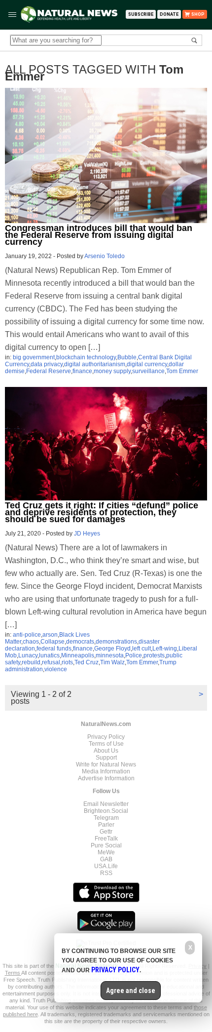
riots (67, 662)
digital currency (147, 364)
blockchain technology (86, 357)
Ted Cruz (86, 662)
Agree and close (130, 990)
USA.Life (106, 866)
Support (106, 757)
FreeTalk (106, 838)
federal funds (53, 648)
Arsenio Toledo (104, 256)
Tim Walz (112, 662)
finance (82, 371)
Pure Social (106, 845)
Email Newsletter (106, 804)
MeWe (106, 852)
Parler (106, 824)
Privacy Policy (106, 736)
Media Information (106, 771)
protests (154, 655)
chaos (31, 641)
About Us (106, 750)
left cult (141, 648)
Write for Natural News (106, 764)
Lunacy (27, 655)
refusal (51, 662)
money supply (112, 371)
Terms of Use (106, 743)
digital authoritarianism (94, 364)
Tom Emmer (182, 371)
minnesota (110, 655)
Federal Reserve (48, 371)
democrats (80, 641)
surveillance (148, 371)
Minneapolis (77, 655)
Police (133, 655)
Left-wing (164, 648)
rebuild (31, 662)
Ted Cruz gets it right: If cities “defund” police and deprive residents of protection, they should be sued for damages (101, 512)
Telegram (106, 817)
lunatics (49, 655)
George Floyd (112, 648)
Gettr (106, 831)
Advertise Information (106, 778)
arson (50, 634)
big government (34, 357)
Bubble (127, 357)
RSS (106, 873)
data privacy (47, 364)
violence (55, 669)
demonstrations (116, 641)
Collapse (52, 641)
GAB (106, 859)
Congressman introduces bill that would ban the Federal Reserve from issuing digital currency (98, 235)
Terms (13, 973)
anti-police (27, 634)
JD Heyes (87, 533)
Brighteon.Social (106, 810)
